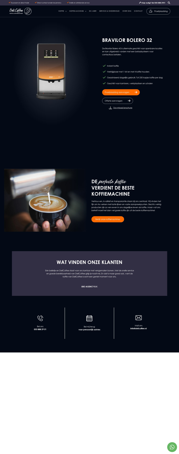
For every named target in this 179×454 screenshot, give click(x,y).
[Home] (20, 11)
